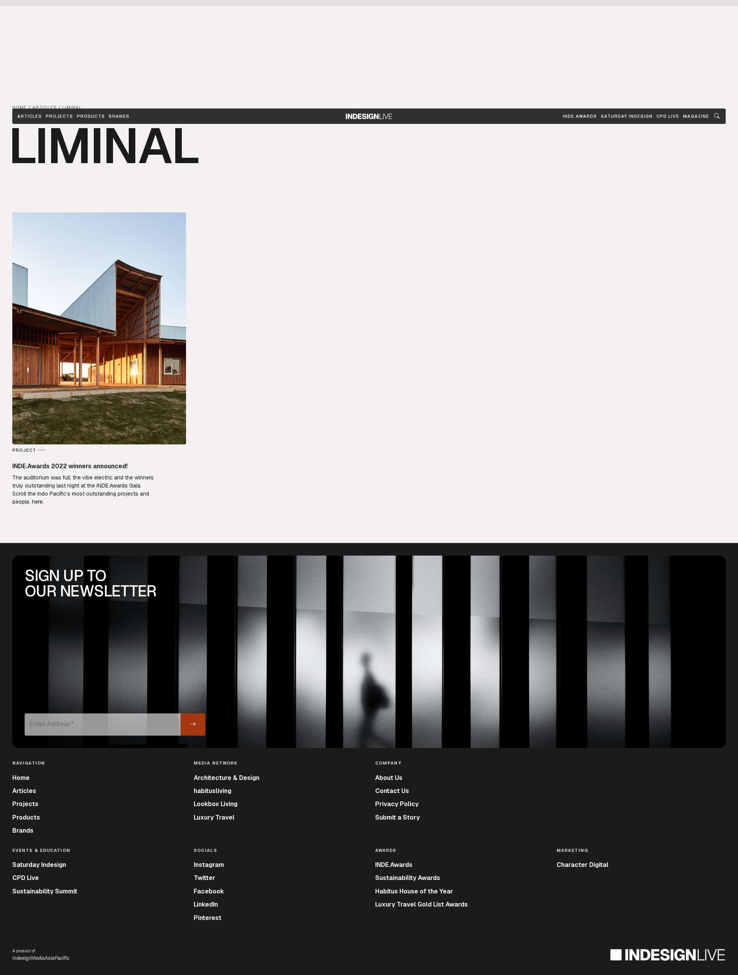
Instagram (209, 865)
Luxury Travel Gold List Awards (421, 904)
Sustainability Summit (44, 891)
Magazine (696, 116)
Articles (29, 116)
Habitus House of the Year (414, 891)
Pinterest (207, 918)
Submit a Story (397, 817)
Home (21, 778)
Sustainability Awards (407, 878)
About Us (388, 778)
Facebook (209, 891)
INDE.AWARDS (580, 116)
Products (91, 116)
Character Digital (582, 865)
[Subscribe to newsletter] (193, 724)
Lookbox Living (216, 804)
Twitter (204, 878)
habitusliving (212, 791)
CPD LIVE (668, 116)
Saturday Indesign (39, 865)
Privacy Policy (397, 804)
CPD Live (25, 878)
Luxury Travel (214, 817)
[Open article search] (717, 116)
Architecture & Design (226, 778)
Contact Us (392, 791)
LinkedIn (206, 904)
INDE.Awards (393, 865)
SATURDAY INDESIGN (627, 116)
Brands (119, 116)
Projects (59, 116)
